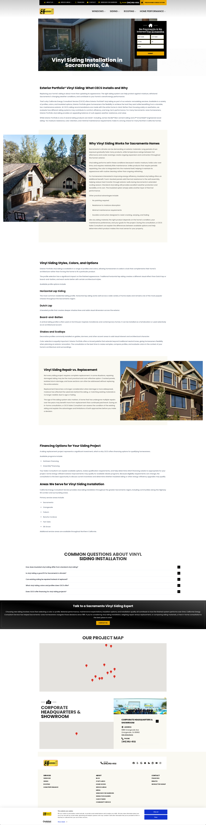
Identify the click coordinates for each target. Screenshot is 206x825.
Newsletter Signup (159, 784)
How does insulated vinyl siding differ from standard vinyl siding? (52, 567)
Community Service (103, 802)
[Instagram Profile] (160, 763)
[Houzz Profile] (148, 763)
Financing (80, 2)
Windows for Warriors (109, 2)
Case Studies (101, 799)
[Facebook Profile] (133, 763)
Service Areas (65, 2)
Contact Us (103, 623)
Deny (155, 817)
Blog (98, 778)
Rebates (155, 781)
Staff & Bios (100, 781)
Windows (98, 11)
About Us (49, 2)
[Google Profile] (141, 763)
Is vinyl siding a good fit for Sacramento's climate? (46, 573)
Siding (114, 11)
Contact (92, 2)
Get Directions (127, 735)
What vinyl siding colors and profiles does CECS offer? (47, 585)
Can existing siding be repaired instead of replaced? (47, 579)
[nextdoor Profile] (145, 763)
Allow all (155, 812)
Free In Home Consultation (155, 2)
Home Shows (101, 784)
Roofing (129, 11)
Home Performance (152, 11)
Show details (61, 821)
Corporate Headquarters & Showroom (137, 721)
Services (47, 775)
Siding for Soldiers (103, 796)
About (99, 775)
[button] (114, 676)
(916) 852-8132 (129, 741)
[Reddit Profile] (152, 763)
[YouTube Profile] (156, 763)
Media (98, 790)
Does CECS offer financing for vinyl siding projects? (46, 591)
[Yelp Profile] (137, 763)
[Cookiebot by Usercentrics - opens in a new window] (47, 822)
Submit (150, 53)
